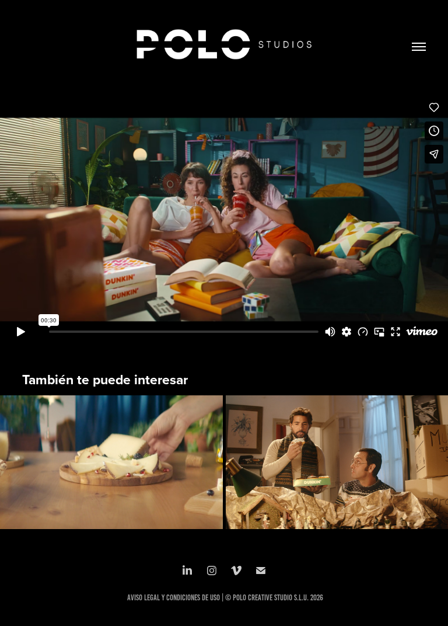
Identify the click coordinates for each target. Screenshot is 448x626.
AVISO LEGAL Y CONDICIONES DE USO (173, 597)
